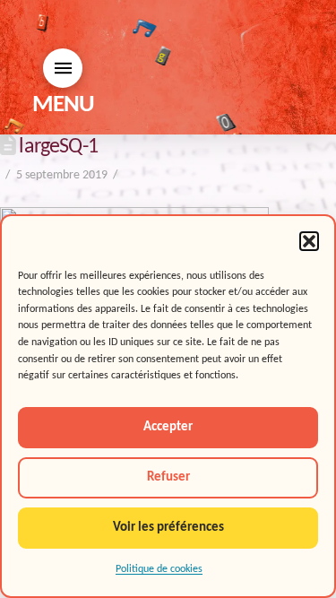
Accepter (168, 427)
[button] (309, 241)
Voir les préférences (168, 527)
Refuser (168, 477)
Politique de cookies (159, 569)
